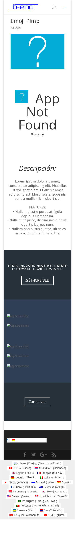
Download (37, 134)
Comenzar (37, 401)
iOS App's (16, 27)
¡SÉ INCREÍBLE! (37, 280)
